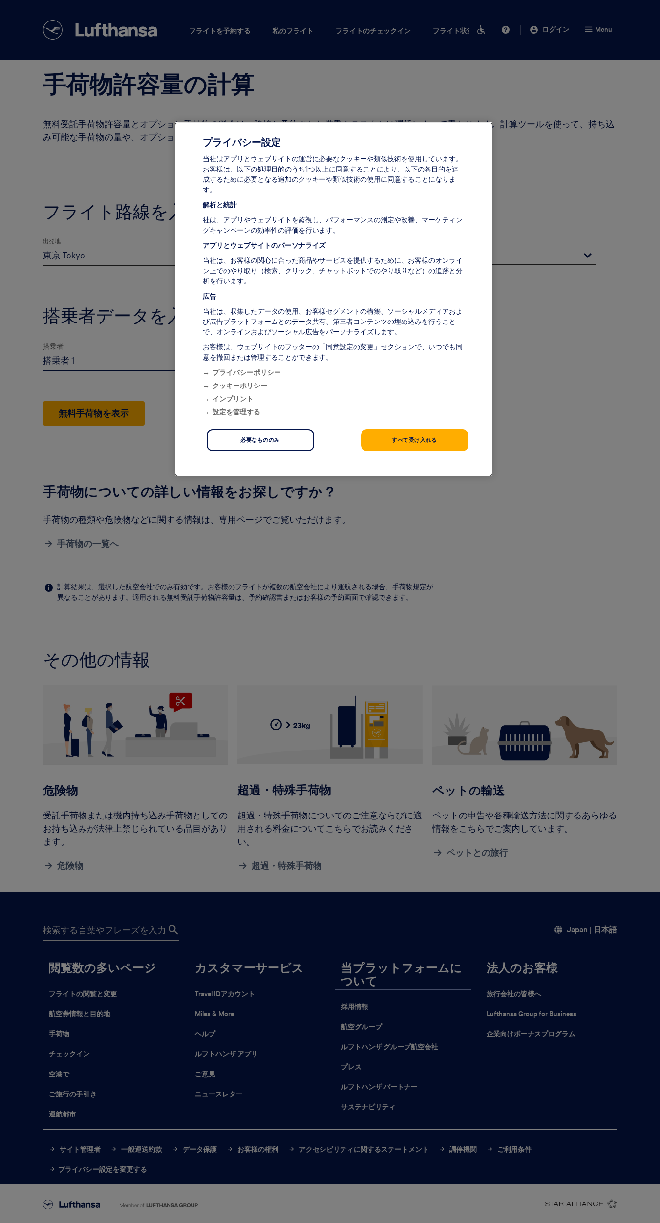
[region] (333, 299)
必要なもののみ (260, 439)
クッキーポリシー (240, 385)
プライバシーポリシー (247, 372)
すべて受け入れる (414, 439)
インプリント (233, 399)
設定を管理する (236, 412)
